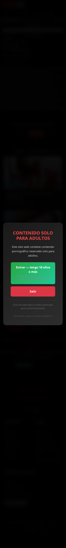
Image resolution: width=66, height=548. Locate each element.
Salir (33, 291)
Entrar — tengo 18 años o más (33, 273)
